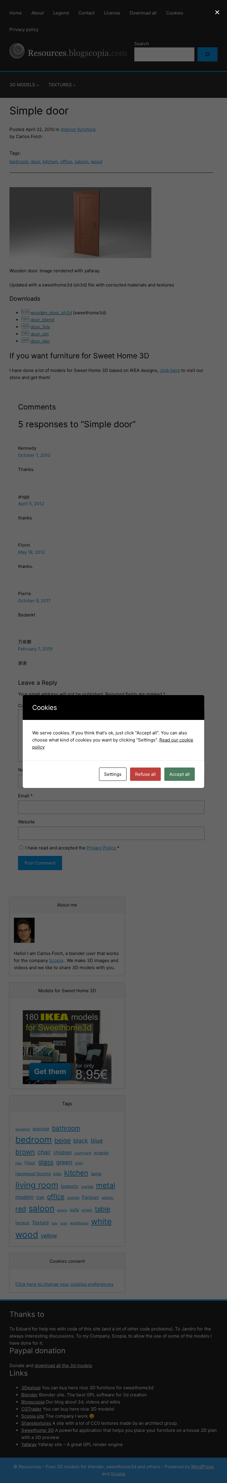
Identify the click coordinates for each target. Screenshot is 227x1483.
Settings (112, 774)
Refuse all (145, 774)
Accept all (179, 774)
